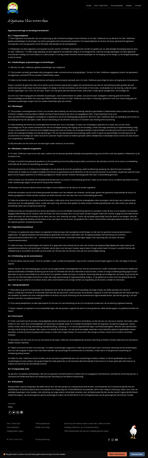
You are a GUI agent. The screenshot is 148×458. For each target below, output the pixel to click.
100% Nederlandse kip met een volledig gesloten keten (86, 431)
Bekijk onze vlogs (43, 427)
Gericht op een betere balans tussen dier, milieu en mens (87, 423)
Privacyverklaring (43, 439)
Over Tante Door (101, 5)
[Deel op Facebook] (10, 412)
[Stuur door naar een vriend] (18, 412)
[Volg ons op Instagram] (112, 440)
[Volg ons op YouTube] (116, 440)
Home (88, 5)
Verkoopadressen (43, 423)
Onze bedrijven (117, 5)
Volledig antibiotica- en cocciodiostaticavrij (81, 427)
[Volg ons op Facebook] (109, 440)
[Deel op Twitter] (14, 412)
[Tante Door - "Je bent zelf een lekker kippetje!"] (13, 8)
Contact (138, 5)
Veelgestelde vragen (15, 431)
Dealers (129, 5)
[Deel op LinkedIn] (21, 412)
